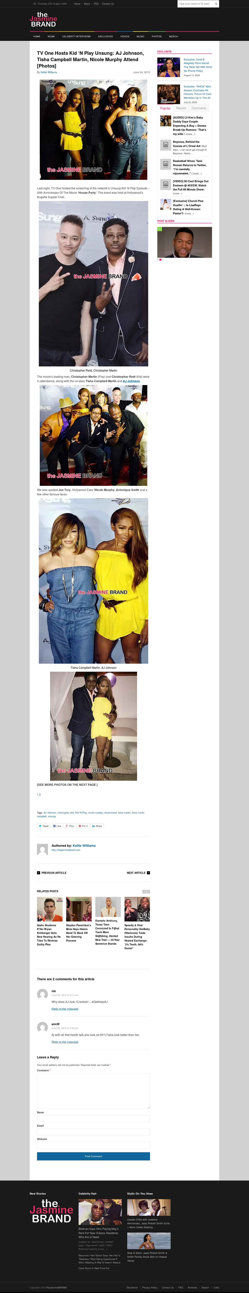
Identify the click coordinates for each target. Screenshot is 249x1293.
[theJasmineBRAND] (43, 19)
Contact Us (108, 3)
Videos (124, 36)
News (51, 36)
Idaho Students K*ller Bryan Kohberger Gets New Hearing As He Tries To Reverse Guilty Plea (49, 934)
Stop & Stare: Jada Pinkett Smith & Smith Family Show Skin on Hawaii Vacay (147, 1256)
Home (77, 3)
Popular (165, 108)
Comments (199, 108)
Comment (43, 1070)
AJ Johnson (50, 812)
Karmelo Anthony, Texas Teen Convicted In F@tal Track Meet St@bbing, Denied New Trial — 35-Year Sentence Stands (107, 932)
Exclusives (105, 36)
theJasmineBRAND (56, 1287)
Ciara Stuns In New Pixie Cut (94, 1268)
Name (40, 1112)
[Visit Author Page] (42, 849)
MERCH (173, 36)
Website (42, 1139)
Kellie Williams (49, 72)
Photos (157, 36)
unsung (52, 816)
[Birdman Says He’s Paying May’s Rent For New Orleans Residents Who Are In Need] (100, 1212)
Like (59, 826)
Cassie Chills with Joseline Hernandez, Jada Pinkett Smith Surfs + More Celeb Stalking (148, 1223)
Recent (181, 108)
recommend (110, 812)
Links (216, 1287)
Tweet (45, 826)
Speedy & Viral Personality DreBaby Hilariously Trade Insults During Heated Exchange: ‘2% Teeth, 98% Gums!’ (137, 936)
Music (140, 36)
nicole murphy (95, 812)
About (87, 3)
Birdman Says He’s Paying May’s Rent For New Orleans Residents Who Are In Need (99, 1233)
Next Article (136, 873)
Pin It (85, 826)
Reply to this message (65, 1009)
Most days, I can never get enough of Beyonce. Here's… (190, 147)
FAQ (96, 3)
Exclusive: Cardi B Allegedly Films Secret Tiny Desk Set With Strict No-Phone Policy (198, 65)
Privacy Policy (149, 1287)
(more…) (189, 126)
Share (99, 826)
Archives (192, 1287)
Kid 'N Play (81, 812)
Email (40, 1125)
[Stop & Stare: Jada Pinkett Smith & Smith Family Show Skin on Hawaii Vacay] (149, 1241)
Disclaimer (132, 1287)
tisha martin (124, 812)
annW (56, 1024)
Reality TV (164, 229)
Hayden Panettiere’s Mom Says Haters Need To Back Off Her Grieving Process (78, 932)
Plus (71, 826)
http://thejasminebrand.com (66, 850)
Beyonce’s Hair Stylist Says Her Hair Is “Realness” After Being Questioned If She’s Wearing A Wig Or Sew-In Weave (99, 1259)
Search (205, 1287)
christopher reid (66, 812)
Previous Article (54, 873)
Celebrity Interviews (76, 36)
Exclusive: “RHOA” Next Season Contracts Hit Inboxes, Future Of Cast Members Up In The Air (197, 92)
